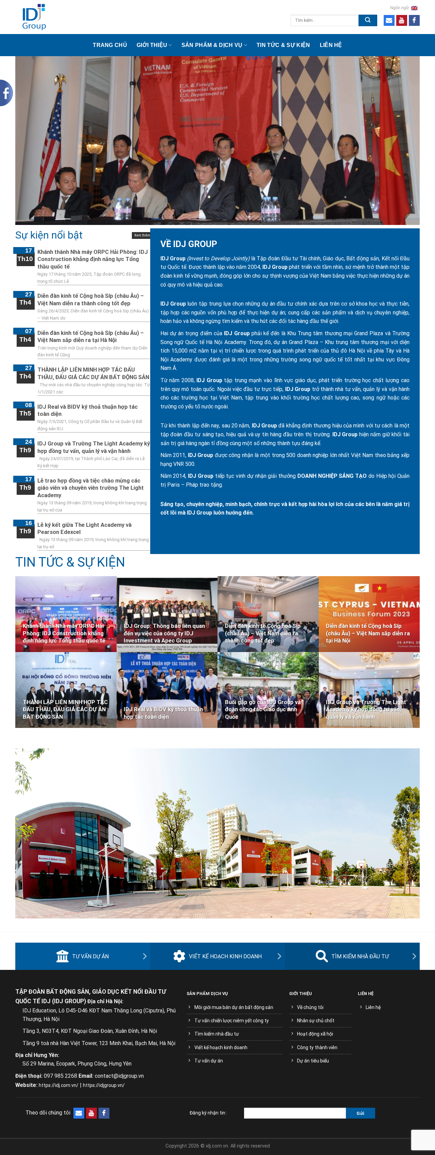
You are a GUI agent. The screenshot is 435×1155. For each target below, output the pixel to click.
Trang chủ (110, 45)
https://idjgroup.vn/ (104, 1085)
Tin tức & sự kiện (283, 45)
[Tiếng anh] (414, 7)
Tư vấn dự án (90, 956)
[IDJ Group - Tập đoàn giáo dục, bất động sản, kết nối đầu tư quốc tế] (66, 17)
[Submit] (368, 20)
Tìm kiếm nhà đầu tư (360, 956)
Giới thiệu (152, 45)
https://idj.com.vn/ (59, 1085)
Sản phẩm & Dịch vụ (212, 45)
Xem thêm (142, 235)
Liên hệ (331, 45)
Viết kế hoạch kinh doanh (225, 956)
